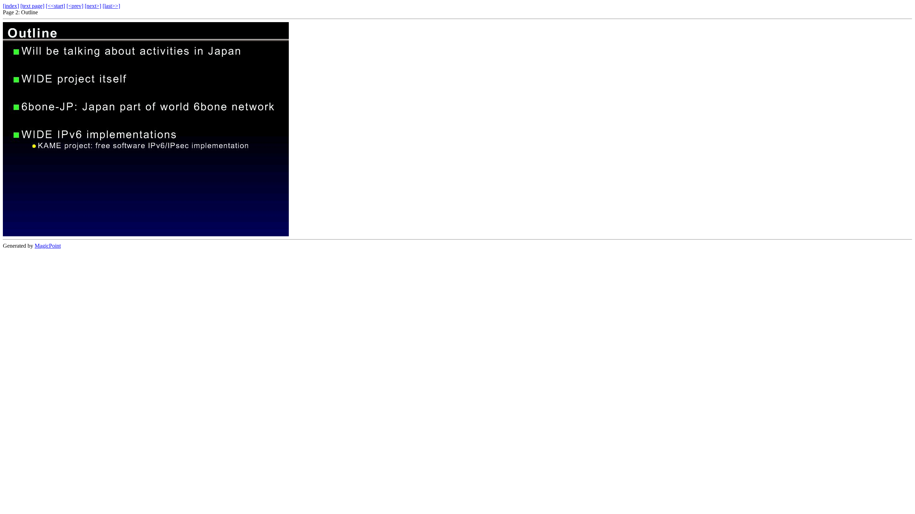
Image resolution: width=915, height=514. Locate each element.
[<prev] (74, 6)
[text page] (32, 6)
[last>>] (111, 6)
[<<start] (55, 6)
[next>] (93, 6)
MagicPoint (48, 246)
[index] (11, 6)
